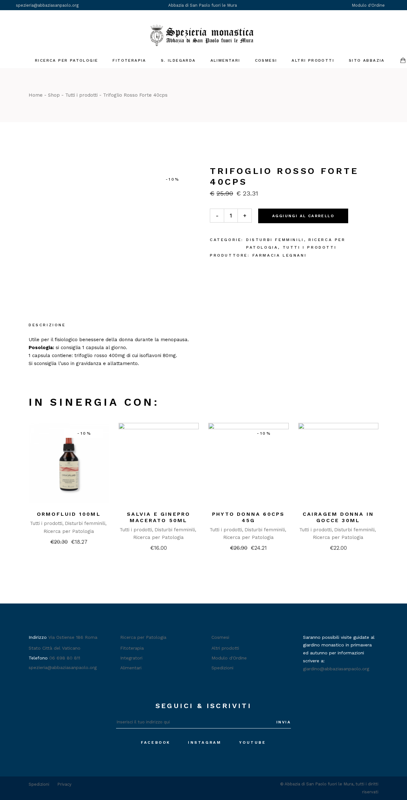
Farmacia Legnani (279, 255)
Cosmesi (220, 637)
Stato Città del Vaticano (54, 648)
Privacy (64, 784)
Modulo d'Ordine (369, 5)
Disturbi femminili (275, 240)
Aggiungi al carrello (303, 216)
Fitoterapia (132, 648)
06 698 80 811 (64, 657)
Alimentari (130, 667)
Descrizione (47, 325)
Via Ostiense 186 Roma (72, 637)
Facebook (155, 742)
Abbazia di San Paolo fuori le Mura (202, 5)
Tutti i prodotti (310, 247)
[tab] (47, 325)
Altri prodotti (225, 648)
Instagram (204, 742)
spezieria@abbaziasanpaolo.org (47, 5)
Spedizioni (222, 667)
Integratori (131, 657)
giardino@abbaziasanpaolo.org (336, 668)
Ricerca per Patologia (69, 531)
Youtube (252, 742)
